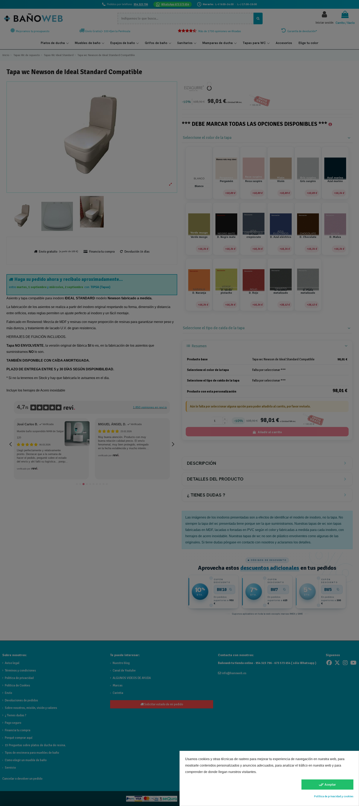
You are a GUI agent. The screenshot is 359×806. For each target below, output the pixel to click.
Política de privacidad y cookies (333, 796)
